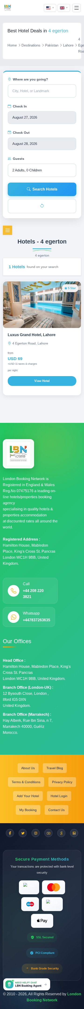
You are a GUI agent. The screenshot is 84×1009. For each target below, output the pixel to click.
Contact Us (56, 810)
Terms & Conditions (26, 782)
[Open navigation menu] (76, 8)
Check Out (21, 132)
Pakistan (51, 45)
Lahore (68, 45)
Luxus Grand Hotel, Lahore (32, 335)
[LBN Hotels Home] (7, 7)
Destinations (30, 45)
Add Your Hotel (28, 796)
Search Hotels (44, 189)
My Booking (28, 810)
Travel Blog (54, 768)
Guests (18, 158)
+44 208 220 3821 (33, 594)
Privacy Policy (62, 782)
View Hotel (42, 381)
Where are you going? (30, 79)
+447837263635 (36, 620)
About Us (28, 768)
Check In (20, 106)
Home (12, 45)
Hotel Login (59, 796)
